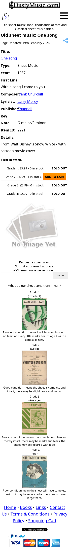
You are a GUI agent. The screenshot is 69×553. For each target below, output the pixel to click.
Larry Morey (27, 101)
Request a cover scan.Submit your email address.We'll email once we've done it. (34, 266)
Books (26, 507)
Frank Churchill (30, 94)
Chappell (24, 108)
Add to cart (54, 177)
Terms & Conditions (30, 514)
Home (10, 507)
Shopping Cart (42, 520)
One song (9, 58)
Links (41, 507)
